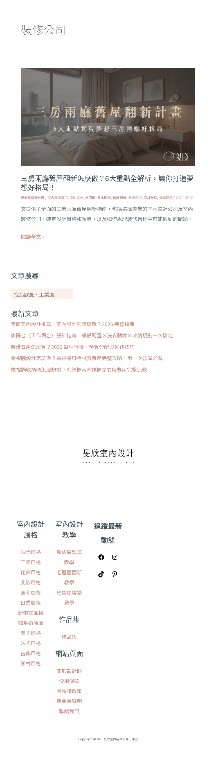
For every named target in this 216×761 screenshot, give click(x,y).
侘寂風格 (31, 572)
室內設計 (76, 197)
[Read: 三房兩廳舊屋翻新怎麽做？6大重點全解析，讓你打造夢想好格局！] (108, 115)
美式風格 (31, 632)
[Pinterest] (114, 575)
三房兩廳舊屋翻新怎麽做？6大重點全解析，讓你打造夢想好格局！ (107, 182)
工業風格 (31, 562)
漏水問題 (104, 197)
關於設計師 (69, 670)
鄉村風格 (31, 663)
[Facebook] (101, 558)
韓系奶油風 (30, 622)
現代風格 (31, 551)
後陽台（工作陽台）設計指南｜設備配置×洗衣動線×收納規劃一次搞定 (92, 335)
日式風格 (31, 602)
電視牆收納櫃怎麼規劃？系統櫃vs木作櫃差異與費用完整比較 (79, 369)
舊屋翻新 (119, 197)
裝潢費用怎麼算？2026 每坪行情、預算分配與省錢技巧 (72, 346)
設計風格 (150, 197)
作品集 (69, 636)
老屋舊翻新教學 (32, 197)
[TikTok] (101, 575)
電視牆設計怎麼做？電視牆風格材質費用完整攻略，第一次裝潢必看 (87, 358)
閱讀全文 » (33, 236)
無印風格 (31, 592)
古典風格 (31, 653)
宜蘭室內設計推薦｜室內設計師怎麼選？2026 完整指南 (72, 324)
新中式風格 (30, 612)
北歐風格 (31, 582)
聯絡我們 (69, 711)
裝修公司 (135, 197)
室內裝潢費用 (58, 197)
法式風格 (31, 643)
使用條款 (69, 680)
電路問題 (166, 197)
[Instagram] (114, 558)
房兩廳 (90, 197)
